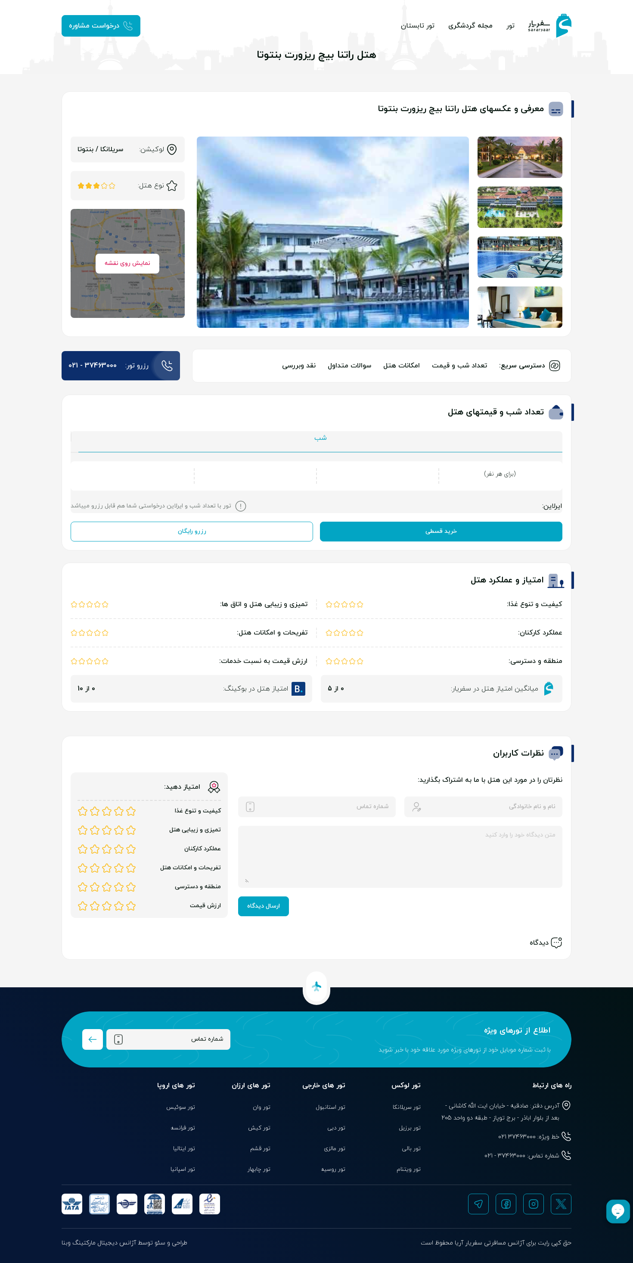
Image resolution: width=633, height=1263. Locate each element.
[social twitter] (561, 1204)
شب (320, 438)
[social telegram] (478, 1204)
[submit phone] (92, 1039)
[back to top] (316, 986)
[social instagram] (533, 1204)
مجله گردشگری (470, 26)
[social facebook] (506, 1204)
